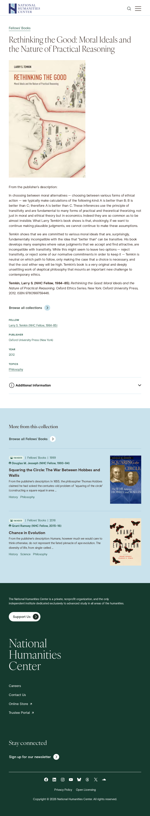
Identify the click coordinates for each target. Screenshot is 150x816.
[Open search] (129, 8)
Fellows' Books (19, 28)
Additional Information (33, 385)
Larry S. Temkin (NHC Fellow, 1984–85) (33, 325)
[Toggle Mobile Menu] (138, 8)
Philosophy (16, 369)
